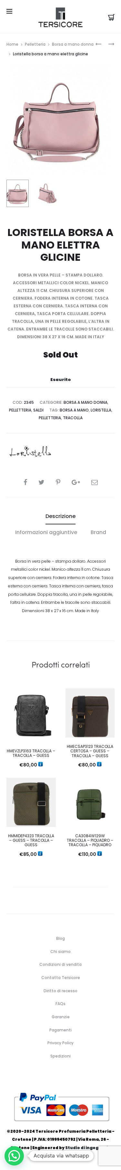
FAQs (60, 1003)
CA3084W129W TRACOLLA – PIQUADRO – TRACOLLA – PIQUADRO (90, 840)
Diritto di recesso (60, 990)
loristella (101, 410)
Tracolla (73, 418)
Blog (60, 938)
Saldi (38, 410)
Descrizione (60, 516)
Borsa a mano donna (73, 44)
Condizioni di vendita (60, 964)
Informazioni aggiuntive (46, 532)
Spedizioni (60, 1056)
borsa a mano (74, 410)
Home (12, 44)
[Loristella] (30, 452)
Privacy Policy (60, 1043)
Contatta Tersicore (60, 977)
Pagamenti (60, 1030)
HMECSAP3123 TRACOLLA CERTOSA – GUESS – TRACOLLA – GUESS (90, 751)
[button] (14, 1155)
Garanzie (61, 1017)
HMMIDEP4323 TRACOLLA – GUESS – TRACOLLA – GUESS (31, 840)
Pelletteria (35, 44)
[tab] (60, 516)
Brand (98, 532)
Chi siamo (60, 951)
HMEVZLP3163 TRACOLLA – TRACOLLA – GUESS (31, 753)
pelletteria (50, 418)
